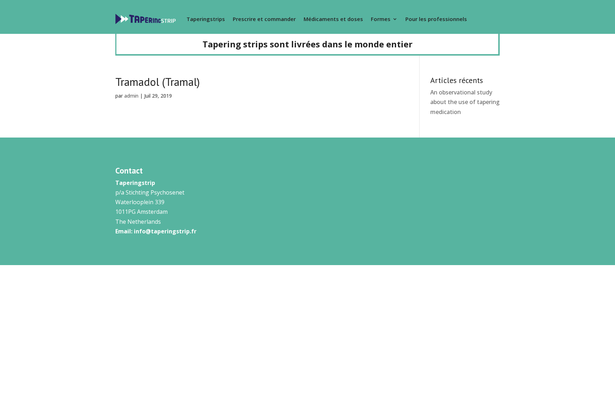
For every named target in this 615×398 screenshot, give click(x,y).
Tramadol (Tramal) (157, 81)
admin (131, 95)
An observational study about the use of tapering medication (465, 101)
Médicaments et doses (333, 18)
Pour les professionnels (436, 18)
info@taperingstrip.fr (165, 231)
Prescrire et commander (264, 18)
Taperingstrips (205, 18)
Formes (380, 18)
